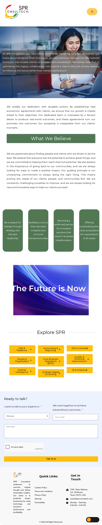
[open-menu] (92, 11)
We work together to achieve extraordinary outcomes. (69, 407)
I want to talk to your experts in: (22, 406)
